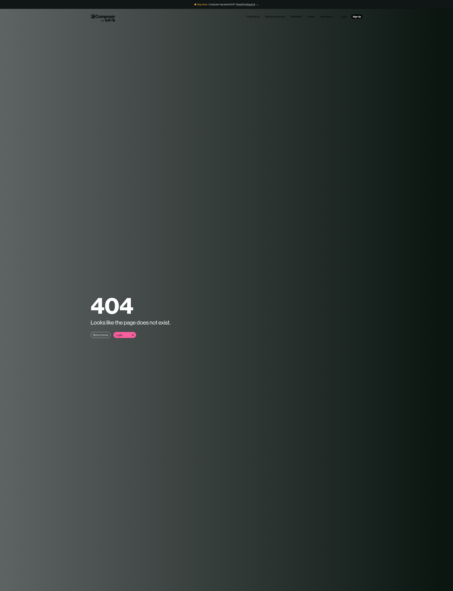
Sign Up (357, 16)
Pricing (311, 16)
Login (344, 16)
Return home (100, 335)
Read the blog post (245, 4)
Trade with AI (252, 16)
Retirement (296, 16)
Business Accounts (275, 16)
